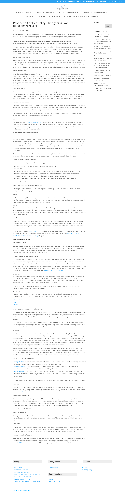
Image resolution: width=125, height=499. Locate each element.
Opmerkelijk (86, 12)
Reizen (51, 479)
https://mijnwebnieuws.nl (34, 122)
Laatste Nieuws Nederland (89, 1)
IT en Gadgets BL (57, 16)
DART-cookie (32, 231)
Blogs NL (19, 12)
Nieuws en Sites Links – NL (22, 479)
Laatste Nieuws (53, 467)
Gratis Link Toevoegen (21, 470)
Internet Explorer (19, 300)
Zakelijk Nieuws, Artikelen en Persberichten (27, 482)
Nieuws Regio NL (99, 12)
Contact (120, 1)
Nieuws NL (39, 12)
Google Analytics (19, 362)
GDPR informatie (24, 443)
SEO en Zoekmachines (55, 482)
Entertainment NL (72, 12)
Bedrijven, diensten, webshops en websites (27, 474)
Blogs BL (28, 12)
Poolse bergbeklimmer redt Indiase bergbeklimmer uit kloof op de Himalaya (102, 65)
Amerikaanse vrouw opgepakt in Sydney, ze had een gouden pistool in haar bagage (103, 58)
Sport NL (59, 12)
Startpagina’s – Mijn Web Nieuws (24, 477)
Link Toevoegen (112, 1)
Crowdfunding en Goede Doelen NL (72, 1)
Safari (16, 304)
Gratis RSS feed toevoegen (22, 472)
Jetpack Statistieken (20, 366)
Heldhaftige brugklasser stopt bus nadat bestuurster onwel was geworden (102, 41)
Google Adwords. (19, 371)
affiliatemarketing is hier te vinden (53, 270)
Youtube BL (29, 16)
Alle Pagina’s (103, 1)
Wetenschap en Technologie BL (77, 16)
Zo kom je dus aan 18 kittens (102, 75)
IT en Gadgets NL (42, 16)
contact (22, 392)
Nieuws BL (49, 12)
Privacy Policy (88, 470)
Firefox (16, 302)
